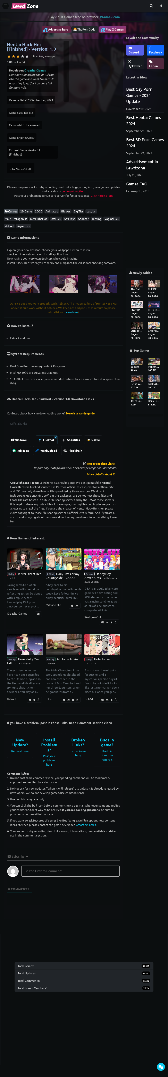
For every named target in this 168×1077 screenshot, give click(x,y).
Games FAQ (137, 183)
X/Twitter (135, 66)
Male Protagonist (16, 218)
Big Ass (65, 211)
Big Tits (78, 211)
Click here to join (102, 195)
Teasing (96, 218)
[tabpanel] (63, 444)
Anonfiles (73, 439)
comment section (73, 191)
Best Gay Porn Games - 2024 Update (139, 95)
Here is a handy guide (80, 413)
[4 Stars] (22, 56)
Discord (133, 52)
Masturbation (39, 218)
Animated (51, 211)
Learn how (71, 312)
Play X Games (112, 29)
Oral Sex (56, 218)
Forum (153, 66)
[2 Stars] (13, 56)
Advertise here (55, 29)
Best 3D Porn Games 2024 (145, 142)
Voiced (9, 226)
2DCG (38, 211)
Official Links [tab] (18, 423)
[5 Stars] (27, 56)
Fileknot (48, 439)
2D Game (26, 211)
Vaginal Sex (111, 218)
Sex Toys (69, 218)
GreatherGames (35, 70)
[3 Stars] (18, 56)
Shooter (83, 218)
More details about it (101, 474)
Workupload (48, 450)
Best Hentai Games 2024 (143, 120)
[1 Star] (9, 56)
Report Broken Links (101, 463)
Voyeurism (23, 226)
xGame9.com (110, 17)
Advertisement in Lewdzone (142, 164)
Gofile (95, 439)
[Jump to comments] (161, 1067)
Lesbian (91, 211)
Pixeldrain (75, 450)
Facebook (155, 52)
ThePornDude (86, 29)
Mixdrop (23, 450)
